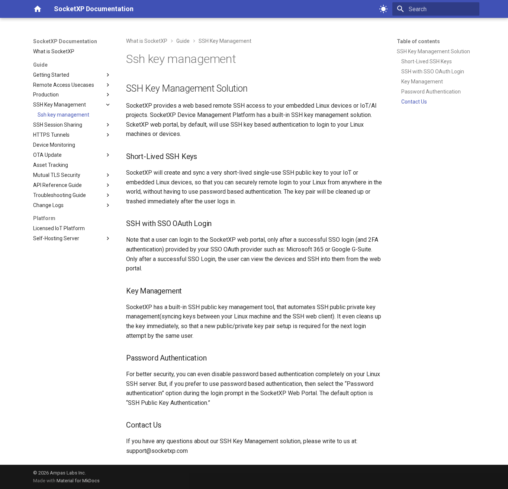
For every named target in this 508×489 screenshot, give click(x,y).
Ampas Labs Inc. (68, 473)
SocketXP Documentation (65, 41)
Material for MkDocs (78, 480)
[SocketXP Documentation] (37, 8)
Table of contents (418, 41)
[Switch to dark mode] (383, 8)
